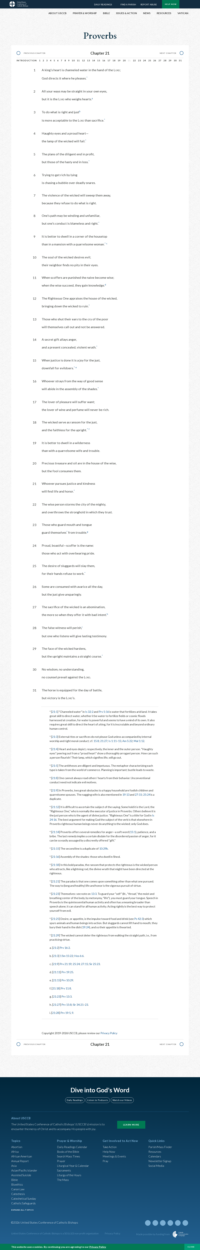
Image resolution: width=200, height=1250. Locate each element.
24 (144, 60)
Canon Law (17, 1189)
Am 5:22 (127, 741)
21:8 (54, 778)
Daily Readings (103, 4)
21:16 (55, 856)
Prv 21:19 (65, 964)
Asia (14, 1165)
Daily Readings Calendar (116, 4)
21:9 (54, 790)
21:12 (55, 807)
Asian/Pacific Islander (24, 1170)
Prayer (61, 1161)
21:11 (56, 972)
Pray (105, 1161)
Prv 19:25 (67, 972)
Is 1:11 (112, 741)
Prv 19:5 (65, 1012)
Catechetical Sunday (23, 1198)
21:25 (55, 918)
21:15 (55, 848)
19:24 (85, 927)
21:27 (103, 741)
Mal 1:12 (139, 741)
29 (170, 60)
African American (21, 1156)
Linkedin (170, 1223)
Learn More (131, 1124)
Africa (15, 1151)
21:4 (54, 749)
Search (184, 3)
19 (119, 60)
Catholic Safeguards (23, 1203)
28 (164, 60)
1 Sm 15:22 (66, 956)
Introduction (27, 60)
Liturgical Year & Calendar (73, 1165)
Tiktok (185, 1223)
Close (191, 1247)
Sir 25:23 (94, 964)
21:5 (54, 765)
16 (103, 60)
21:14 (55, 832)
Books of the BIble (68, 1151)
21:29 (55, 935)
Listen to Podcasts (97, 1100)
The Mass (63, 1179)
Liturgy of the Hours (69, 1175)
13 (88, 60)
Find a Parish (128, 4)
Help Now (171, 4)
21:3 (54, 736)
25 (149, 60)
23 (139, 60)
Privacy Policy (108, 1033)
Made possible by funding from (153, 1234)
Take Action (110, 1147)
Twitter (148, 1223)
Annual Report (20, 1161)
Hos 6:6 (79, 956)
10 (73, 60)
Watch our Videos (122, 1100)
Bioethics (17, 1184)
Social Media (156, 1165)
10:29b (103, 848)
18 (113, 60)
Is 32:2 (89, 711)
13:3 (94, 893)
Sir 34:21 (78, 1004)
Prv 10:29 (67, 980)
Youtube (163, 1223)
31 (180, 60)
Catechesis (18, 1194)
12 (83, 60)
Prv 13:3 (66, 996)
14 (93, 60)
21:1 (54, 711)
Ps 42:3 (138, 918)
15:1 (132, 832)
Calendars (154, 1156)
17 (109, 60)
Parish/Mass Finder (160, 1147)
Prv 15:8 (66, 1004)
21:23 (55, 893)
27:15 (138, 794)
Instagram (178, 1223)
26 (154, 60)
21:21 (55, 881)
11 (78, 60)
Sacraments (64, 1170)
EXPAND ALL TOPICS (22, 1210)
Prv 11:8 (66, 988)
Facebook (155, 1223)
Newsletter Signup (159, 1161)
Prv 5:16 (104, 711)
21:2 (55, 947)
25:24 (146, 794)
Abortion (16, 1147)
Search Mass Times (68, 1156)
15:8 (96, 741)
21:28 (55, 1012)
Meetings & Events (114, 1156)
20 (124, 60)
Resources (154, 1151)
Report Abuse (148, 4)
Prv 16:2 (65, 947)
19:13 (125, 794)
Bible (14, 1179)
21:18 (55, 864)
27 (159, 60)
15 (98, 60)
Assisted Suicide (21, 1175)
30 (175, 60)
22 (134, 60)
